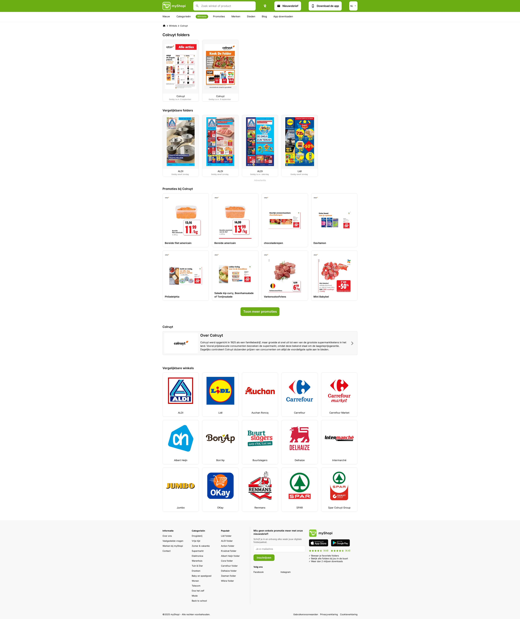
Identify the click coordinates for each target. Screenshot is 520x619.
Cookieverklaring (349, 614)
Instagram (286, 572)
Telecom (196, 585)
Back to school (199, 600)
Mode (195, 595)
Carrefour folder (229, 565)
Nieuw (166, 16)
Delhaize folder (229, 570)
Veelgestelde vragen (172, 541)
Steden (251, 16)
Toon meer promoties (260, 311)
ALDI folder (227, 541)
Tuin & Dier (197, 565)
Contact (166, 551)
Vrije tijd (196, 541)
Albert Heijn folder (230, 556)
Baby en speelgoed (201, 575)
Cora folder (227, 560)
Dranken (196, 570)
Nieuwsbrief (290, 6)
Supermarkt (198, 551)
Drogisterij (197, 535)
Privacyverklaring (329, 614)
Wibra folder (227, 580)
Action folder (227, 546)
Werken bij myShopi (172, 546)
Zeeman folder (228, 575)
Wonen (195, 580)
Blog (264, 16)
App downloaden (283, 16)
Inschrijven (264, 557)
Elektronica (197, 556)
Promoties (219, 16)
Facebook (258, 572)
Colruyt (184, 25)
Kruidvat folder (228, 551)
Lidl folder (226, 535)
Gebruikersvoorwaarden (305, 614)
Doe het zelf (198, 590)
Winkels (202, 16)
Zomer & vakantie (201, 546)
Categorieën (183, 16)
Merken (235, 16)
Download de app (328, 6)
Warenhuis (197, 560)
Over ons (167, 535)
